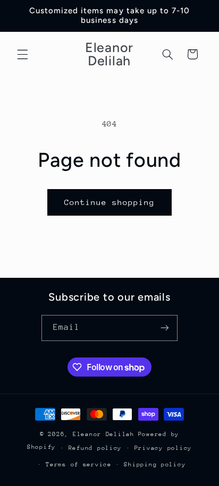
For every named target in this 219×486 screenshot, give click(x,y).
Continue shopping (109, 202)
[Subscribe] (165, 328)
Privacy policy (163, 448)
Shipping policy (155, 464)
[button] (22, 54)
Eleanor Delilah (103, 434)
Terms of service (79, 464)
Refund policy (95, 448)
